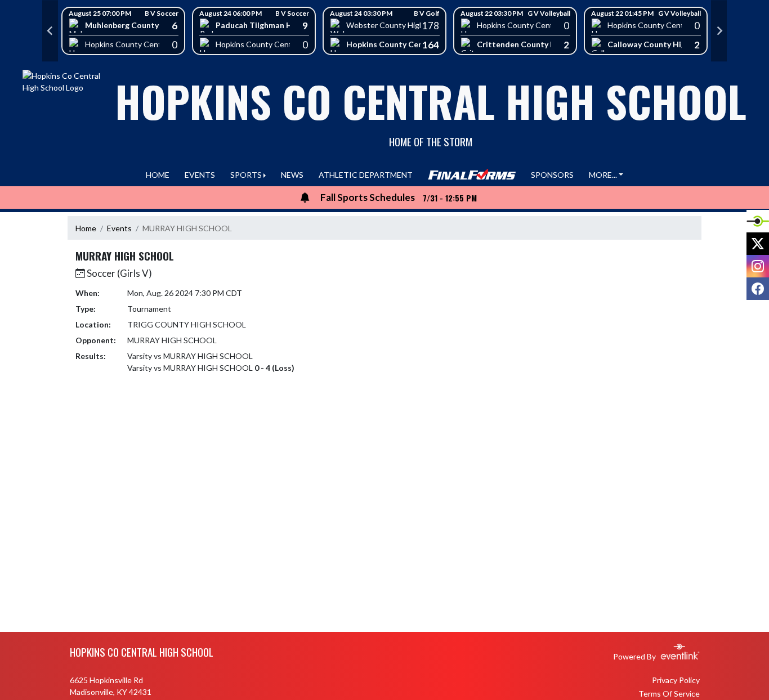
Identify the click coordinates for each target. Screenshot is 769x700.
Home (85, 228)
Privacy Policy (676, 680)
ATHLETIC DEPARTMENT (366, 175)
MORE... (603, 175)
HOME (157, 175)
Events (119, 228)
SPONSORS (552, 175)
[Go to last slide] (50, 31)
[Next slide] (719, 31)
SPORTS (246, 175)
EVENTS (200, 175)
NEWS (292, 175)
